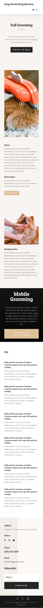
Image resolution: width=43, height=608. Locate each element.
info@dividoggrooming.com (14, 562)
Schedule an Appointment (21, 333)
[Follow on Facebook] (5, 540)
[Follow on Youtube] (14, 540)
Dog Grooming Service (18, 4)
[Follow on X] (9, 540)
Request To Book (21, 50)
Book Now (12, 193)
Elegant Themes (21, 602)
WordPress (21, 605)
